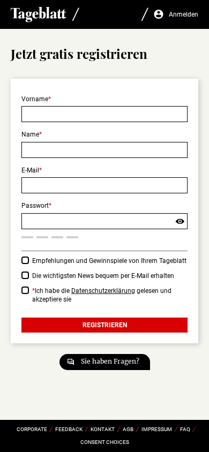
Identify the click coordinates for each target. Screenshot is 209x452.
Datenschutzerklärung (103, 291)
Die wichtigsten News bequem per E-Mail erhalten (103, 276)
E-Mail (30, 170)
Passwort (35, 205)
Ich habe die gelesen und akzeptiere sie (101, 295)
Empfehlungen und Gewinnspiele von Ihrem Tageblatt (109, 261)
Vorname (34, 99)
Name (30, 134)
